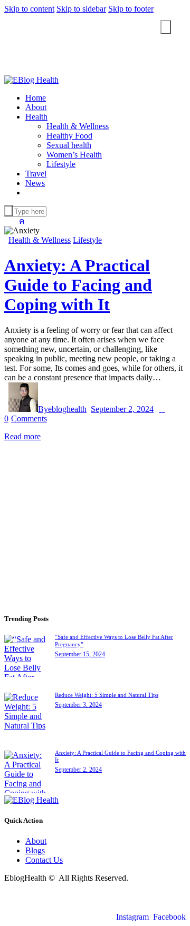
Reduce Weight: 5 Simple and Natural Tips (106, 695)
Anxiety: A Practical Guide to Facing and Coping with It (78, 285)
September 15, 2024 (80, 654)
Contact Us (44, 859)
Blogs (35, 850)
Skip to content (29, 8)
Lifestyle (87, 239)
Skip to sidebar (81, 8)
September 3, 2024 (78, 704)
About (35, 840)
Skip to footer (131, 8)
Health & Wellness (39, 239)
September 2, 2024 (122, 409)
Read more (22, 436)
